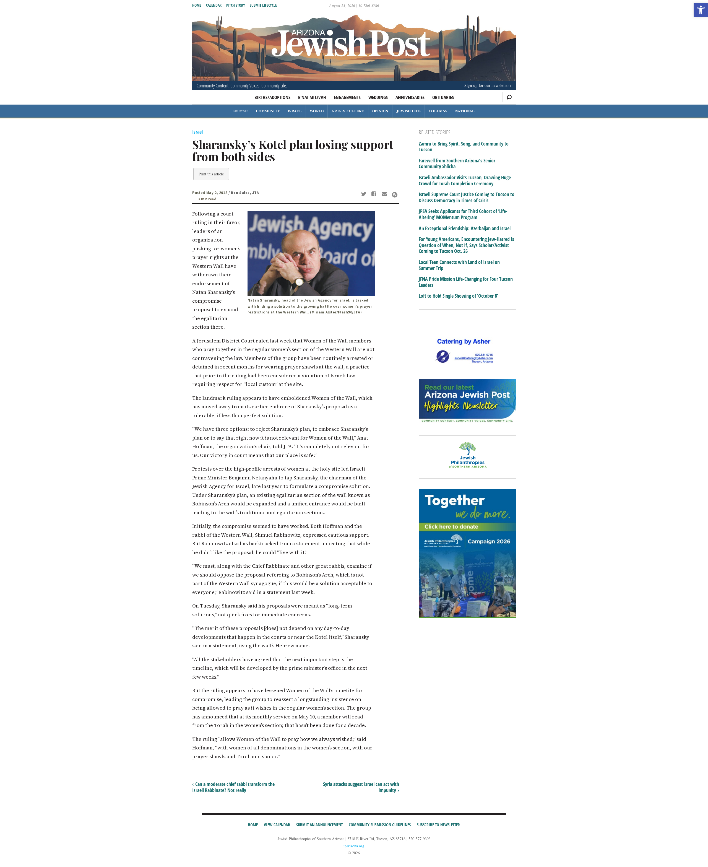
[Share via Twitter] (364, 194)
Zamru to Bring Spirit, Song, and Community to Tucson (464, 147)
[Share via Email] (385, 194)
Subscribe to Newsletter (438, 824)
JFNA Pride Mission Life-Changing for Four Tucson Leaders (466, 282)
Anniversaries (410, 97)
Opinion (380, 110)
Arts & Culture (348, 110)
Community (268, 110)
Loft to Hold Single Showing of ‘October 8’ (458, 296)
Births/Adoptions (272, 97)
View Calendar (277, 824)
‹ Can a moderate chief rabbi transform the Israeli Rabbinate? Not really (233, 787)
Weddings (378, 97)
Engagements (347, 97)
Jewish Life (408, 110)
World (317, 110)
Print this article (211, 173)
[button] (701, 10)
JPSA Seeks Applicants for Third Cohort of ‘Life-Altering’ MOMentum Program (463, 214)
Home (196, 5)
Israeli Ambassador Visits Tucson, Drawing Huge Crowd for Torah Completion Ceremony (465, 180)
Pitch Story (235, 5)
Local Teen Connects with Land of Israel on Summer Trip (459, 265)
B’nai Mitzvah (312, 97)
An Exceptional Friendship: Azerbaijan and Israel (465, 228)
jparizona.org (353, 845)
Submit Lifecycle (263, 5)
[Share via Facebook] (375, 194)
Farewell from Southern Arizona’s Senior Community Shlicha (457, 164)
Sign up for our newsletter (486, 85)
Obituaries (443, 97)
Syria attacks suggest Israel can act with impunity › (361, 787)
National (465, 110)
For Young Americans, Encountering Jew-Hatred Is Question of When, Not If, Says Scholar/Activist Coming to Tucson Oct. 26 (466, 245)
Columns (438, 110)
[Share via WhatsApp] (394, 194)
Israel (295, 110)
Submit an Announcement (319, 824)
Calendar (214, 5)
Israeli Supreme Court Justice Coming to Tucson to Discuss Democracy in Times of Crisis (466, 197)
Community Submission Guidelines (380, 824)
